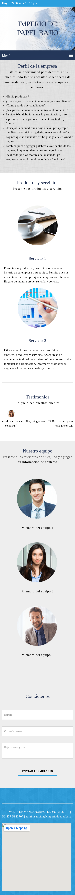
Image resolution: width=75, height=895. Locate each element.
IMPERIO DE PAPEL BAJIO (37, 28)
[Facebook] (32, 534)
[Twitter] (38, 534)
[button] (37, 419)
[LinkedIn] (44, 534)
